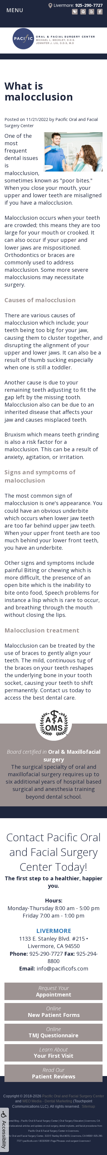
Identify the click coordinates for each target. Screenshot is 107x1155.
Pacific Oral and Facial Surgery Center (73, 1096)
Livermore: (77, 5)
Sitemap (88, 1106)
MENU (14, 10)
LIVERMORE (53, 931)
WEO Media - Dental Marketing (47, 1101)
